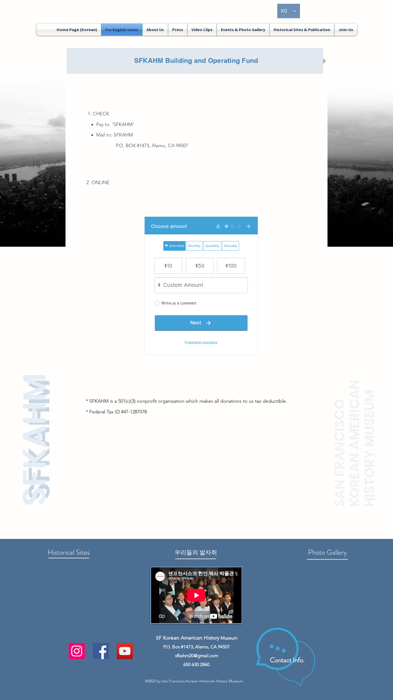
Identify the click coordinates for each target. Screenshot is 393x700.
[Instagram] (77, 651)
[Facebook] (101, 651)
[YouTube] (125, 651)
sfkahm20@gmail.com (196, 655)
